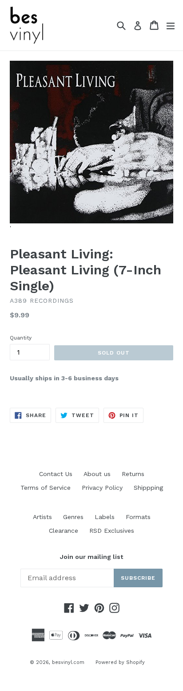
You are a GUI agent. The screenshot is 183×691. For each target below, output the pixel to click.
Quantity (21, 338)
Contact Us (55, 473)
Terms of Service (45, 487)
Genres (73, 516)
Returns (133, 473)
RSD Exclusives (111, 530)
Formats (138, 516)
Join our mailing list (91, 556)
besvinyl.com (68, 662)
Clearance (63, 530)
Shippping (148, 487)
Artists (42, 516)
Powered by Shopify (120, 662)
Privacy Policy (102, 487)
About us (97, 473)
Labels (105, 516)
